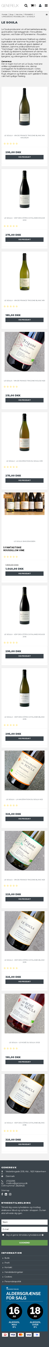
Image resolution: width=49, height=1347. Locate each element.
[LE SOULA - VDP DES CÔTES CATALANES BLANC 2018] (24, 1097)
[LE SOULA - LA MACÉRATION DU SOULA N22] (24, 773)
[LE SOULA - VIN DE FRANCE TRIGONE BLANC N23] (24, 854)
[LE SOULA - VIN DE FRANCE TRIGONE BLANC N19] (24, 274)
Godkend (24, 1242)
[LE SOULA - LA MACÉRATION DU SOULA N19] (24, 435)
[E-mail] (24, 1229)
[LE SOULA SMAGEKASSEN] (24, 515)
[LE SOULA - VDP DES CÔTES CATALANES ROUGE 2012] (24, 192)
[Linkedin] (6, 1194)
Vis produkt (24, 157)
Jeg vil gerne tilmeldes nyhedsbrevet (24, 1234)
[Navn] (24, 1222)
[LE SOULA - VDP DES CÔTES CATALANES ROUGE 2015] (24, 608)
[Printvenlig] (47, 14)
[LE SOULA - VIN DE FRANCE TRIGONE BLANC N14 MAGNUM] (24, 110)
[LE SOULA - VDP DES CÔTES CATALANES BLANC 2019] (24, 934)
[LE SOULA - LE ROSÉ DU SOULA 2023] (24, 1017)
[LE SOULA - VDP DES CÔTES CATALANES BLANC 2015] (24, 691)
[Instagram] (10, 1194)
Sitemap (5, 1190)
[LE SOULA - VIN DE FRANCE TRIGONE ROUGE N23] (24, 355)
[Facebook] (2, 1194)
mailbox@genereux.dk (16, 1183)
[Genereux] (12, 5)
